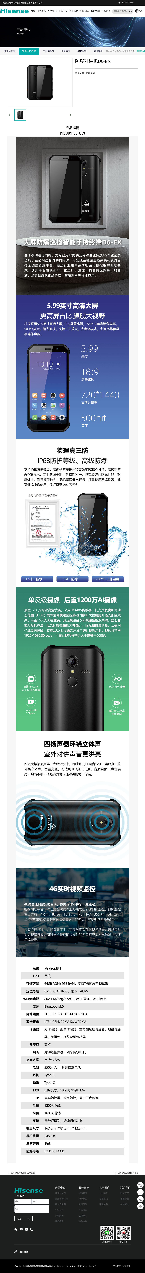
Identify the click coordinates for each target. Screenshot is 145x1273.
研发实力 (103, 1199)
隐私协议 (83, 1221)
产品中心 (52, 11)
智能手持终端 (129, 51)
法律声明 (83, 1216)
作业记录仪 (60, 1193)
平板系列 (59, 1210)
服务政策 (83, 1193)
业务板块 (41, 11)
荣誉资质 (103, 1204)
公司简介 (103, 1193)
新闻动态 (84, 11)
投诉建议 (83, 1210)
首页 (33, 11)
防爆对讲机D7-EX (130, 1173)
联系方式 (124, 1193)
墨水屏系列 (60, 1204)
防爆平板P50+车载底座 (25, 1173)
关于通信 (73, 11)
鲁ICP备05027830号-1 (86, 1266)
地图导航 (124, 1199)
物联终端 (59, 1216)
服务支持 (63, 11)
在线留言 (124, 1204)
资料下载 (83, 1204)
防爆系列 (141, 51)
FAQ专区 (83, 1199)
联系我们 (95, 11)
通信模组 (59, 1221)
